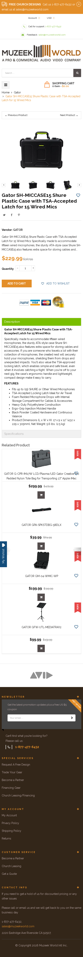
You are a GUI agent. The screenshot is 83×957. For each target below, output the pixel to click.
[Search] (77, 73)
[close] (78, 4)
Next (77, 550)
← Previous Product (16, 115)
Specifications (14, 433)
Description (12, 321)
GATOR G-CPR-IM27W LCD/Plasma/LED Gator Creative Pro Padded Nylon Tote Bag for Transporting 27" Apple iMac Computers (41, 478)
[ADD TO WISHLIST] (78, 195)
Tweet (4, 214)
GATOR (18, 229)
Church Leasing (11, 866)
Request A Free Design (16, 764)
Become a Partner (13, 780)
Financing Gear (11, 787)
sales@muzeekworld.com (18, 926)
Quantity (8, 268)
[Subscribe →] (72, 718)
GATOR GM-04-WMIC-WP (41, 576)
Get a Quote (9, 873)
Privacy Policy (10, 823)
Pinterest (18, 214)
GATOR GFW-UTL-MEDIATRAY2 (41, 627)
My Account (9, 815)
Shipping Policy (11, 830)
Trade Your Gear (12, 772)
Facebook (11, 214)
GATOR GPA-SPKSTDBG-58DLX (41, 524)
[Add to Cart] (41, 495)
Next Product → (69, 115)
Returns (6, 838)
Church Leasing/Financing (18, 795)
